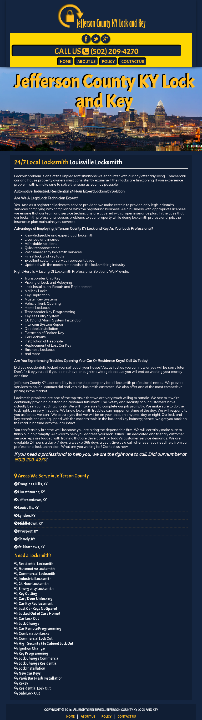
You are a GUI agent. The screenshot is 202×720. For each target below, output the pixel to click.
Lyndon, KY (27, 515)
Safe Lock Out (29, 693)
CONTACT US (132, 61)
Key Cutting (27, 593)
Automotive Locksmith (36, 568)
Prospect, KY (28, 531)
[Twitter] (95, 38)
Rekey (23, 683)
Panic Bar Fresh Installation (40, 678)
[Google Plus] (105, 38)
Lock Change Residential (38, 663)
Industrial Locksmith (35, 578)
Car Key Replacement (35, 603)
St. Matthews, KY (31, 547)
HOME (65, 61)
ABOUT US (86, 61)
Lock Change (28, 623)
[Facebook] (86, 38)
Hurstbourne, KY (31, 492)
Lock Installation (31, 668)
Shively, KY (26, 539)
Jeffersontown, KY (32, 499)
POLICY (108, 61)
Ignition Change (31, 648)
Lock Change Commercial (38, 658)
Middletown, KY (30, 523)
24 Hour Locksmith (33, 583)
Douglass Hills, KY (33, 484)
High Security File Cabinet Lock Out (45, 643)
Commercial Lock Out (35, 638)
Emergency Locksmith (36, 588)
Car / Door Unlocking (35, 598)
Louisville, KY (28, 507)
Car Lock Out (28, 618)
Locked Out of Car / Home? (39, 613)
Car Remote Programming (40, 628)
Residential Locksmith (35, 563)
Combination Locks (33, 633)
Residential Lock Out (34, 688)
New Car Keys (29, 673)
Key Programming (33, 653)
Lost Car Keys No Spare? (37, 608)
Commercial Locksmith (36, 573)
